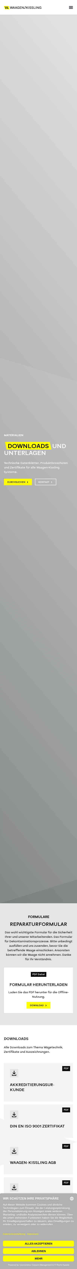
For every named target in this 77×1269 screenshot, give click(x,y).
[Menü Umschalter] (71, 7)
